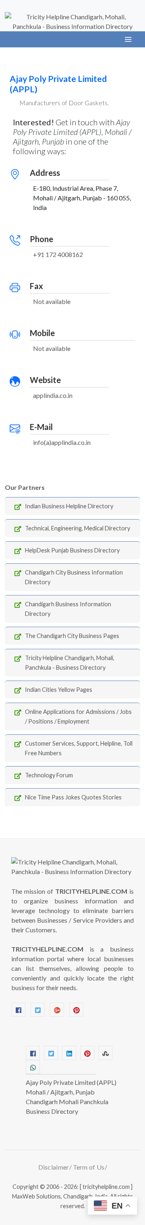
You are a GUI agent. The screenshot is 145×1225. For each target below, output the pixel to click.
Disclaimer (53, 1167)
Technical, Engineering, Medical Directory (77, 528)
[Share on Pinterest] (87, 1053)
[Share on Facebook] (33, 1053)
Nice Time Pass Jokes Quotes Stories (73, 797)
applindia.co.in (52, 395)
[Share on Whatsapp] (33, 1067)
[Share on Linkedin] (69, 1053)
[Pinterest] (76, 1010)
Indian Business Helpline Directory (69, 506)
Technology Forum (49, 775)
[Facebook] (18, 1010)
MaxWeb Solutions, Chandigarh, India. (60, 1196)
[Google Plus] (57, 1010)
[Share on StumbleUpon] (105, 1053)
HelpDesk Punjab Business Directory (72, 550)
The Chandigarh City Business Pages (72, 635)
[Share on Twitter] (51, 1053)
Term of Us (89, 1167)
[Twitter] (38, 1010)
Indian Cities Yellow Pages (58, 689)
